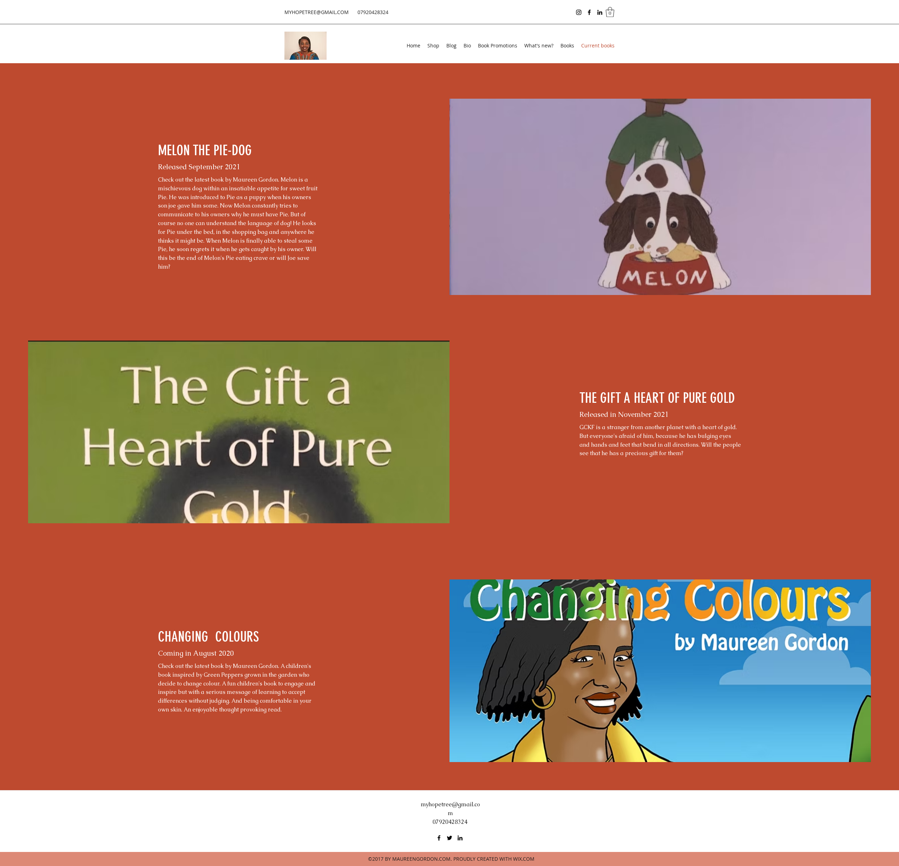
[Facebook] (589, 12)
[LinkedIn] (599, 12)
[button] (610, 12)
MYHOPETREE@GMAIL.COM (316, 12)
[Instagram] (578, 12)
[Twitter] (449, 837)
